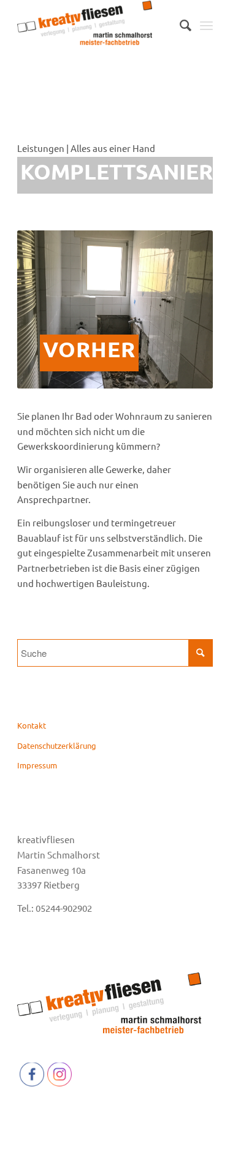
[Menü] (206, 25)
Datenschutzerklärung (56, 745)
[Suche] (179, 25)
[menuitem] (179, 25)
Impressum (37, 765)
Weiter (185, 309)
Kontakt (31, 725)
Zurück (44, 309)
